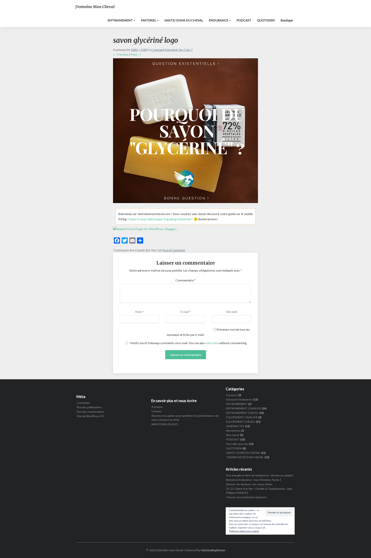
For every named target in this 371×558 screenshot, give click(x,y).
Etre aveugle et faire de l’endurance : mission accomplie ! (260, 475)
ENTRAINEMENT (120, 20)
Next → (136, 54)
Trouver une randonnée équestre (246, 497)
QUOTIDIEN (266, 20)
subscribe (212, 343)
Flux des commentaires (90, 411)
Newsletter (233, 430)
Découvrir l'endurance (239, 399)
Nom (139, 311)
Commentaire (185, 280)
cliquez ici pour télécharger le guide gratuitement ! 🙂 (162, 219)
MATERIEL (149, 20)
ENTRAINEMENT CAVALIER (243, 408)
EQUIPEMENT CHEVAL (240, 421)
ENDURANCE (219, 20)
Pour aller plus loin (237, 443)
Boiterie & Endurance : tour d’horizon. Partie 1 (253, 479)
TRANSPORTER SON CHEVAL (245, 457)
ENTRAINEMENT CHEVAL (242, 412)
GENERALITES (235, 426)
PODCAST (244, 20)
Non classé (232, 435)
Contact (156, 411)
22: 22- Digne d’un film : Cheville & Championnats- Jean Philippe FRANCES (259, 490)
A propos (157, 406)
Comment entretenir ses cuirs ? (172, 50)
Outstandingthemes (213, 550)
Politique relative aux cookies (244, 531)
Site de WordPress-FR (90, 416)
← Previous (120, 54)
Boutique (287, 20)
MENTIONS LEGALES (164, 424)
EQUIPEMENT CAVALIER (241, 417)
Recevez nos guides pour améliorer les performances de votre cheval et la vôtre (185, 417)
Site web (231, 311)
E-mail (185, 311)
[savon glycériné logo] (185, 132)
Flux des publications (89, 407)
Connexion (83, 402)
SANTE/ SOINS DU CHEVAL (183, 20)
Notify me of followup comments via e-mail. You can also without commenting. (188, 343)
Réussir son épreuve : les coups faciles (249, 484)
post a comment (173, 250)
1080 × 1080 (139, 50)
